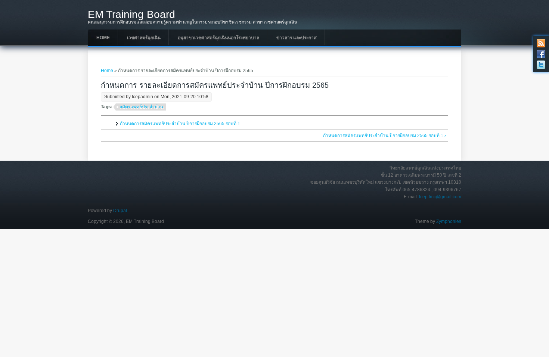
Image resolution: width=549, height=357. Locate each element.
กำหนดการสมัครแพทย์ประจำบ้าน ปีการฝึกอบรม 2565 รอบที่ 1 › (384, 135)
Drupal (120, 210)
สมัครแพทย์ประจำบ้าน (141, 106)
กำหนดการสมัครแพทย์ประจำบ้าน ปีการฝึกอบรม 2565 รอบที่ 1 (180, 123)
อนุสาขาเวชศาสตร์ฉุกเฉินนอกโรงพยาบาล (218, 37)
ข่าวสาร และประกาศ (296, 37)
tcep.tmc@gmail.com (440, 196)
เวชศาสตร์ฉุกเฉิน (144, 37)
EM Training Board (131, 14)
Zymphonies (448, 221)
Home (103, 37)
